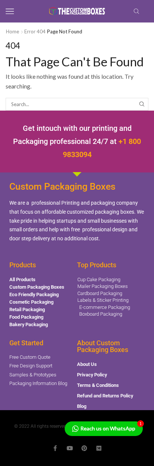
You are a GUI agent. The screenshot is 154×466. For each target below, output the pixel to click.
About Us (87, 364)
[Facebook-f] (55, 448)
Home (12, 31)
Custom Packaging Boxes (36, 287)
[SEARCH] (142, 104)
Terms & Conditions (98, 385)
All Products (22, 279)
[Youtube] (70, 448)
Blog (81, 406)
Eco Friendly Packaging (34, 294)
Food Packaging (26, 317)
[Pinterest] (84, 448)
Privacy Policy (92, 375)
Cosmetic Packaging (31, 302)
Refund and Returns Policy (105, 396)
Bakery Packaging (28, 324)
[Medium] (99, 448)
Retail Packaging (27, 309)
